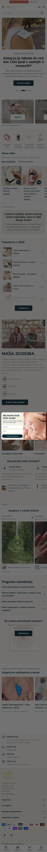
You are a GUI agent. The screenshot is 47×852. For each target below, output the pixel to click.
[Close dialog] (44, 414)
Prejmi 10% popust (12, 436)
